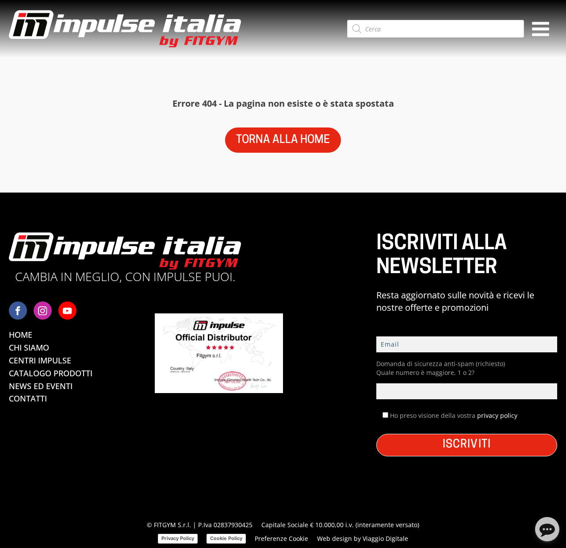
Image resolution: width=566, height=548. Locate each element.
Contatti (28, 398)
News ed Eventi (41, 386)
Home (20, 334)
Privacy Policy (177, 538)
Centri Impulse (40, 360)
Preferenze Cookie (281, 538)
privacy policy (497, 415)
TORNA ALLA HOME (283, 140)
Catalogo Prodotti (50, 373)
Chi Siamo (29, 347)
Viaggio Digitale (385, 538)
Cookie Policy (226, 538)
